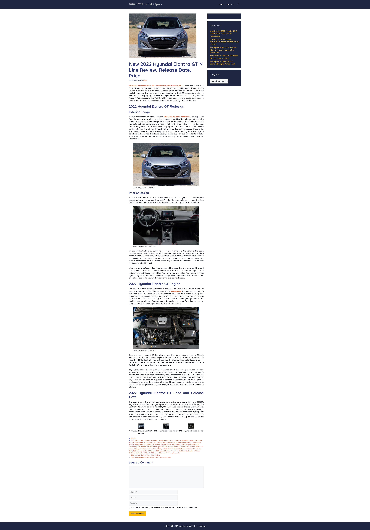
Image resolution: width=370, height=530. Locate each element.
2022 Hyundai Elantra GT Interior (174, 447)
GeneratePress (201, 526)
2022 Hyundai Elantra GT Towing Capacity (165, 453)
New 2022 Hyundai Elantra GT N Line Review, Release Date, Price (156, 86)
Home (221, 4)
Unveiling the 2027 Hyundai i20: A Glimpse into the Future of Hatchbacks (223, 33)
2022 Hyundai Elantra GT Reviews (167, 451)
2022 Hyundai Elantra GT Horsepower (150, 447)
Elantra (133, 438)
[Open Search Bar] (238, 4)
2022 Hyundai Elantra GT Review (144, 451)
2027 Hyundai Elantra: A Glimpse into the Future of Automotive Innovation (223, 50)
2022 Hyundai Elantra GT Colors (164, 443)
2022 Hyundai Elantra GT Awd (167, 440)
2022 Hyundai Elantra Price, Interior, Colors (145, 455)
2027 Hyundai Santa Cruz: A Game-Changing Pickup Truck (222, 62)
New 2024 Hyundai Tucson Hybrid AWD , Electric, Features (151, 457)
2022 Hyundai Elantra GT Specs (189, 451)
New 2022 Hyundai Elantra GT (177, 117)
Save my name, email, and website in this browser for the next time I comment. (164, 507)
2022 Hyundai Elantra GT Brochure (190, 440)
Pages (229, 4)
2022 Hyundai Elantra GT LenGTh (145, 449)
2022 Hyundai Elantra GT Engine (140, 445)
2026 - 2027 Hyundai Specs (145, 4)
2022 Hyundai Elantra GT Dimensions (188, 443)
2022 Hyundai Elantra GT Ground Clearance (166, 445)
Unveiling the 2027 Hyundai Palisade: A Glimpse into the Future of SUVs (224, 41)
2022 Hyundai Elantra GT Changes (140, 443)
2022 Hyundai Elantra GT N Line (167, 449)
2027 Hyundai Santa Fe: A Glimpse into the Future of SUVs (224, 57)
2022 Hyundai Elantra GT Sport (139, 453)
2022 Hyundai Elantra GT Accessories (144, 440)
